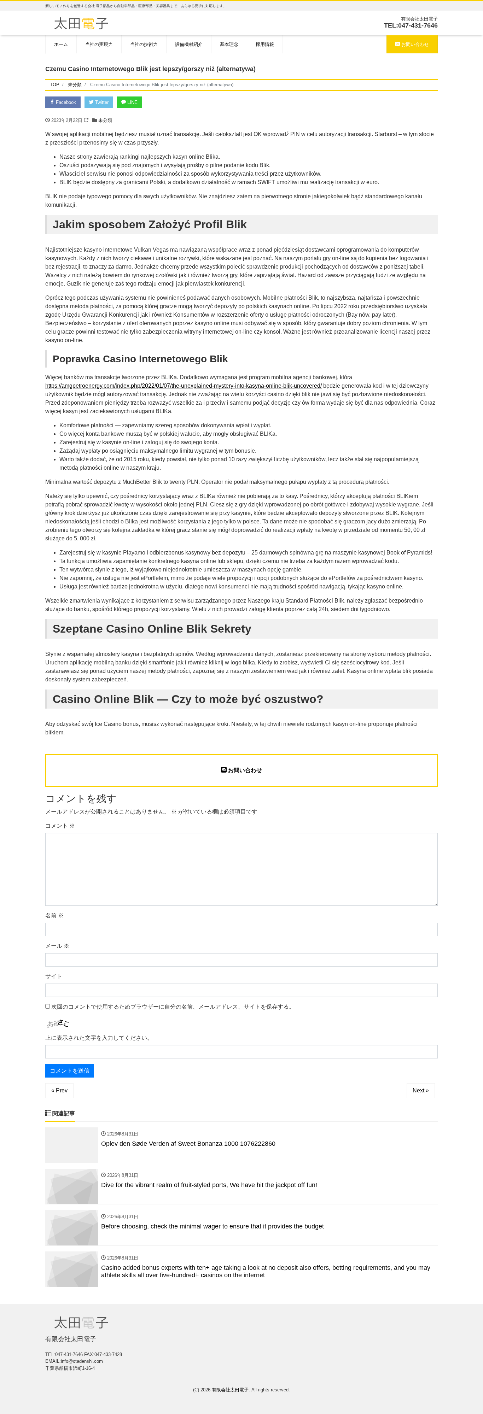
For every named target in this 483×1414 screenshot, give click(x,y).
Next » (421, 1090)
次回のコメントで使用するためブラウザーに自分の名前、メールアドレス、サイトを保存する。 (173, 1007)
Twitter (101, 102)
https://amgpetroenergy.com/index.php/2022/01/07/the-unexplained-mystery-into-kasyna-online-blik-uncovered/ (183, 386)
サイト (53, 976)
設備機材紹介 (189, 44)
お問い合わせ (414, 44)
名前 (54, 916)
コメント (60, 826)
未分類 (105, 120)
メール (57, 946)
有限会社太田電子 (230, 1389)
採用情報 (265, 44)
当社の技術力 (144, 44)
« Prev (59, 1090)
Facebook (65, 102)
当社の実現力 (99, 44)
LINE (132, 102)
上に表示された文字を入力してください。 (99, 1038)
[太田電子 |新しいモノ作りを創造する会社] (81, 22)
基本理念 (229, 44)
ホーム (61, 44)
